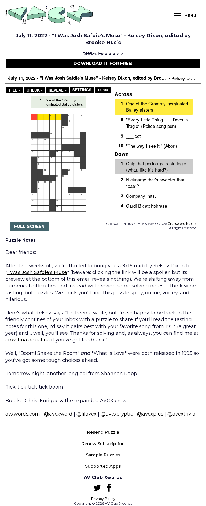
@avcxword (58, 414)
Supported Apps (103, 466)
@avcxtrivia (181, 414)
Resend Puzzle (103, 432)
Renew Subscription (103, 443)
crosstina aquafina (27, 340)
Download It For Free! (103, 63)
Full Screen (29, 226)
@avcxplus (150, 414)
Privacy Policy (103, 499)
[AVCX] (49, 23)
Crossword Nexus (182, 224)
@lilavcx (86, 414)
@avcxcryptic (117, 414)
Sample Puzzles (103, 455)
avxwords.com (22, 414)
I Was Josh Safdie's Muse (37, 272)
